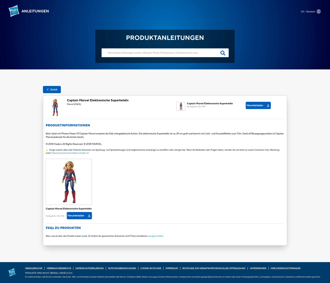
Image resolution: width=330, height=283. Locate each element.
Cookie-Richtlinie (150, 268)
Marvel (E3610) (74, 104)
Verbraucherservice (59, 268)
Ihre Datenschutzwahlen (285, 268)
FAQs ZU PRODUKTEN (63, 228)
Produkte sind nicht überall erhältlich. (49, 273)
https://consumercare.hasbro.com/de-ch (70, 153)
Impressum (172, 268)
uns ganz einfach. (156, 236)
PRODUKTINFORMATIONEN (68, 125)
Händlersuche (33, 268)
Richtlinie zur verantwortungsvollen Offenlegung (213, 268)
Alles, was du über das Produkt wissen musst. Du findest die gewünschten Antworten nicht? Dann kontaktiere (97, 236)
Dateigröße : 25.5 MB (196, 106)
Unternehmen (258, 268)
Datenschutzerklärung (90, 268)
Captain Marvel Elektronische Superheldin (98, 100)
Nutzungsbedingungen (122, 268)
